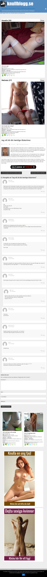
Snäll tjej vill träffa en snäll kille (38, 172)
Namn (2, 392)
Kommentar (3, 379)
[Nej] (45, 573)
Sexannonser (26, 144)
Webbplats (3, 401)
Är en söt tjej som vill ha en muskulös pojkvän (11, 172)
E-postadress (3, 396)
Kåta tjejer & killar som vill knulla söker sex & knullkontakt (18, 8)
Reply (43, 191)
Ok (23, 574)
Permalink (12, 181)
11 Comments (12, 144)
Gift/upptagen (21, 144)
